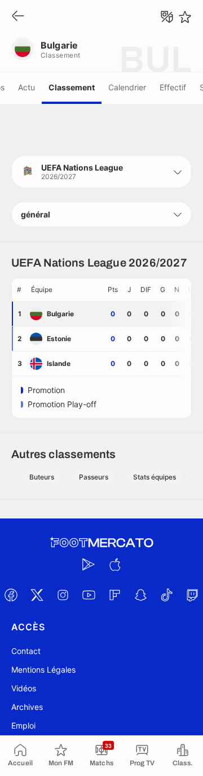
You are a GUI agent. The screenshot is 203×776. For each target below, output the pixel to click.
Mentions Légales (43, 669)
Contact (26, 651)
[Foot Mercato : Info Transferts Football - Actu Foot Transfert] (101, 543)
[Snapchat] (140, 594)
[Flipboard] (114, 594)
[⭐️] (185, 17)
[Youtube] (88, 594)
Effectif (173, 87)
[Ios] (114, 564)
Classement (71, 87)
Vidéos (23, 688)
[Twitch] (192, 594)
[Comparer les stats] (167, 17)
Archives (27, 707)
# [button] (19, 289)
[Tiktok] (166, 594)
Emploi (23, 725)
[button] (101, 172)
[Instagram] (62, 594)
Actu (26, 87)
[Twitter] (36, 594)
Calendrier (127, 87)
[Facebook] (10, 594)
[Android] (88, 564)
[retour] (18, 16)
